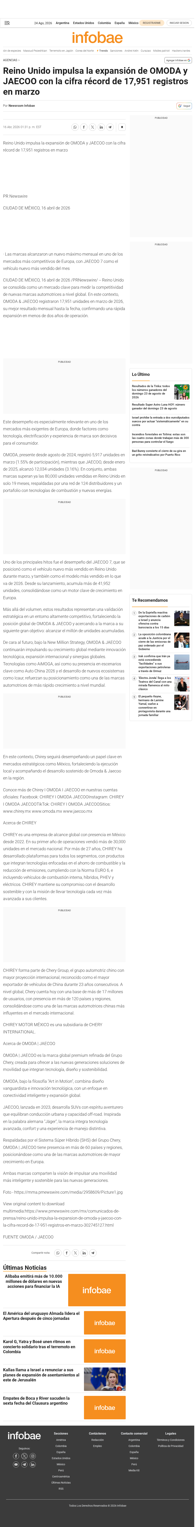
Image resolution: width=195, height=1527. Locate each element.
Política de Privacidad (170, 1446)
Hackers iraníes (176, 50)
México (133, 23)
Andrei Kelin (126, 50)
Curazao (141, 50)
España (120, 23)
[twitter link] (24, 1456)
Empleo (97, 1446)
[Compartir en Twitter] (92, 127)
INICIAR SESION (179, 22)
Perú (61, 1470)
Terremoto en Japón (56, 50)
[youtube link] (16, 1464)
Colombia (104, 23)
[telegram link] (24, 1464)
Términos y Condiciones (171, 1439)
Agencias (10, 60)
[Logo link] (97, 37)
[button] (7, 23)
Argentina (62, 23)
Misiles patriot (156, 50)
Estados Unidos (83, 23)
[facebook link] (16, 1456)
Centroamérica (61, 1476)
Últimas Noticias (61, 1482)
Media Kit (134, 1470)
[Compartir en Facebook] (83, 127)
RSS (61, 1488)
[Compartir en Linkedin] (101, 127)
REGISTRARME (152, 22)
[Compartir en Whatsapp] (75, 127)
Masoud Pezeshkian (30, 50)
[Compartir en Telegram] (110, 127)
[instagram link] (33, 1456)
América (61, 1439)
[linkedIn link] (33, 1464)
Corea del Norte (79, 50)
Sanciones (111, 50)
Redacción (97, 1439)
